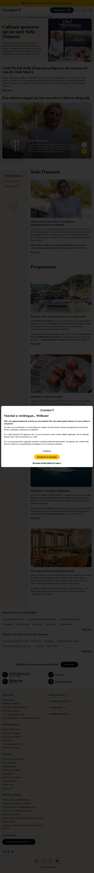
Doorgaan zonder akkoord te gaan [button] (47, 463)
